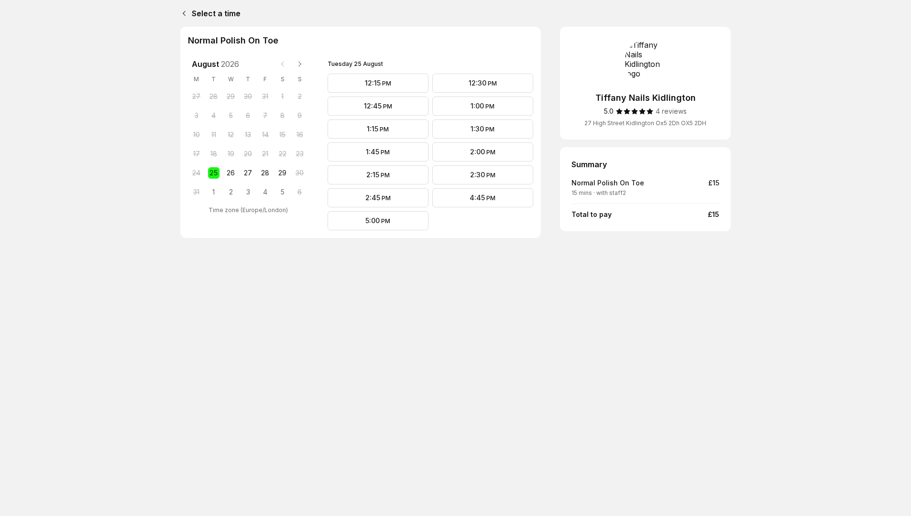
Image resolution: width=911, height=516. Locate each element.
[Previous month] (282, 64)
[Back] (182, 13)
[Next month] (299, 64)
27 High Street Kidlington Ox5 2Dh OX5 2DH (645, 123)
